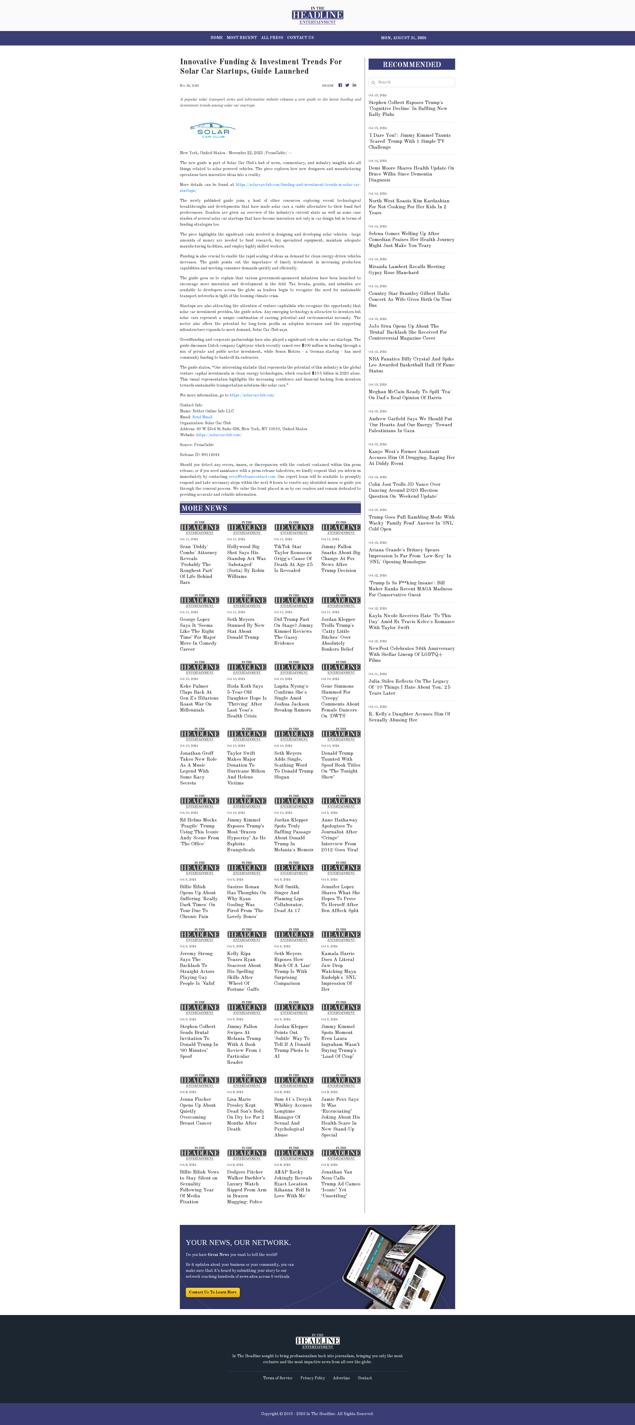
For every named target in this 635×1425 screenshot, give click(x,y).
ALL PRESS (272, 38)
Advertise (341, 1378)
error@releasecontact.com (252, 477)
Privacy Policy (312, 1378)
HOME (217, 38)
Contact (365, 1378)
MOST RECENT (242, 38)
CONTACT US (300, 38)
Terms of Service (277, 1378)
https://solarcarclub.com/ (252, 395)
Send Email (202, 417)
